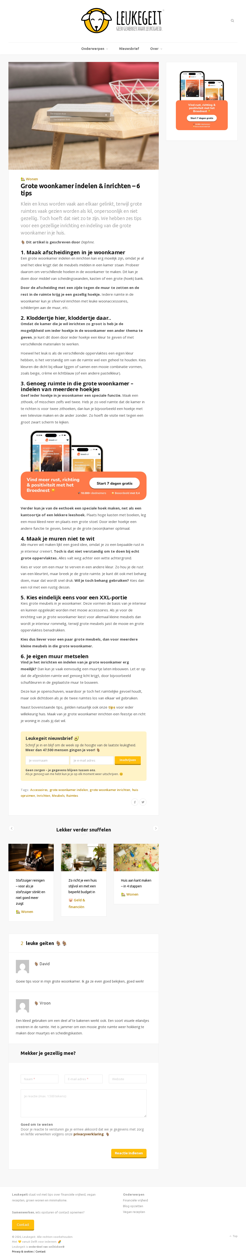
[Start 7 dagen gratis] (84, 465)
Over (154, 49)
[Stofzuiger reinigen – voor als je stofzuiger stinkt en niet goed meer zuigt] (31, 857)
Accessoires (39, 790)
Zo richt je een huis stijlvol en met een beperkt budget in (82, 886)
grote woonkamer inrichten (110, 790)
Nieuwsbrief (129, 49)
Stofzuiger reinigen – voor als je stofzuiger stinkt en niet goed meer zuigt (30, 891)
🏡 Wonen (29, 178)
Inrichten (43, 795)
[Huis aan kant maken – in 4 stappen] (136, 857)
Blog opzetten (133, 1206)
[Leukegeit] (123, 21)
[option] (31, 882)
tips (111, 707)
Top (235, 1236)
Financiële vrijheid (135, 1200)
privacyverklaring (89, 1134)
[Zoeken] (232, 20)
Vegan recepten (134, 1211)
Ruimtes (72, 795)
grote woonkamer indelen (68, 790)
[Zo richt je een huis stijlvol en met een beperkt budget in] (83, 857)
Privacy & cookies (22, 1251)
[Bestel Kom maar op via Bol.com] (202, 129)
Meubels (58, 795)
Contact (23, 1225)
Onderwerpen (92, 49)
